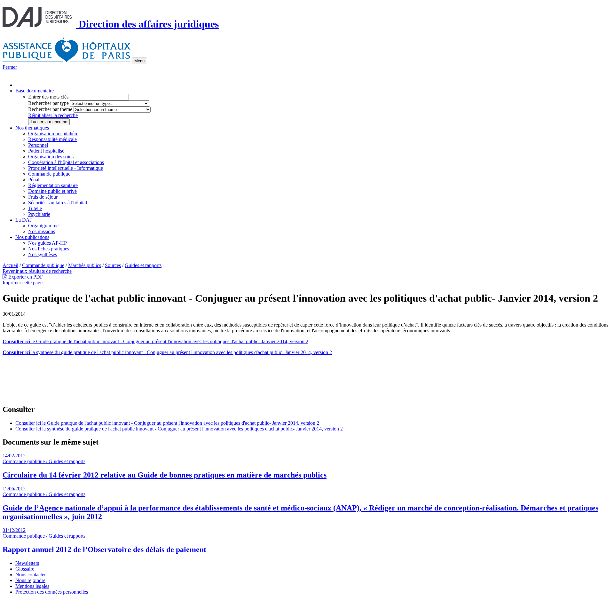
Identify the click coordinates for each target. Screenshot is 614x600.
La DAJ (23, 220)
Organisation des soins (51, 156)
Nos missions (41, 231)
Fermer (10, 67)
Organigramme (43, 225)
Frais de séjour (43, 197)
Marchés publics (84, 265)
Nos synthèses (42, 254)
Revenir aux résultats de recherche (37, 271)
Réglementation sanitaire (53, 185)
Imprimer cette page (23, 282)
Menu (139, 61)
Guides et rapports (143, 265)
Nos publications (32, 237)
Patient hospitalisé (46, 151)
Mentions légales (32, 586)
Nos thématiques (32, 127)
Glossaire (24, 569)
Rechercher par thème (50, 109)
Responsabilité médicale (52, 139)
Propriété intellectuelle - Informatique (65, 168)
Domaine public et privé (52, 191)
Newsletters (27, 563)
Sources (113, 265)
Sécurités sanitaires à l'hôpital (57, 202)
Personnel (38, 145)
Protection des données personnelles (51, 592)
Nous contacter (30, 574)
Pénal (33, 179)
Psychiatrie (39, 214)
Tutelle (35, 208)
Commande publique (49, 174)
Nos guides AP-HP (47, 243)
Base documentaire (34, 90)
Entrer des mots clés (48, 96)
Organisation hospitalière (53, 133)
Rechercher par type (48, 103)
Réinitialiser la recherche (53, 115)
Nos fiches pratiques (48, 248)
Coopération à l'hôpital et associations (66, 162)
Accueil (10, 265)
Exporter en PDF (25, 277)
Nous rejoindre (30, 580)
